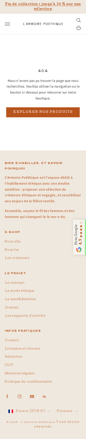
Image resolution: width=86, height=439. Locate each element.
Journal (11, 307)
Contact (12, 340)
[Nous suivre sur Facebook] (7, 396)
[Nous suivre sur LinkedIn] (44, 396)
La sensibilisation (20, 299)
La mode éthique (19, 291)
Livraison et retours (22, 348)
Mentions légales (20, 373)
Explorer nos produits (43, 112)
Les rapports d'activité (25, 316)
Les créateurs (17, 258)
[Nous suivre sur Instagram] (19, 396)
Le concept (15, 283)
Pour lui (12, 250)
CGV (9, 365)
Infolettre (13, 357)
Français (65, 411)
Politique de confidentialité (28, 382)
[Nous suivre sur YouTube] (32, 396)
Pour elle (13, 241)
